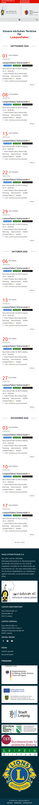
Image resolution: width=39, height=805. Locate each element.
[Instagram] (7, 641)
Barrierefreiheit (24, 2)
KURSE (25, 76)
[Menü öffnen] (19, 19)
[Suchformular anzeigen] (37, 20)
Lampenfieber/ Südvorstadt (15, 63)
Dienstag (5, 76)
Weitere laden (19, 542)
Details (32, 84)
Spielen (18, 78)
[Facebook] (3, 641)
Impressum (18, 803)
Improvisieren (16, 76)
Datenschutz (27, 803)
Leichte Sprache (25, 1)
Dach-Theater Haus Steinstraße (15, 74)
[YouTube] (12, 641)
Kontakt (10, 803)
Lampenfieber (7, 78)
